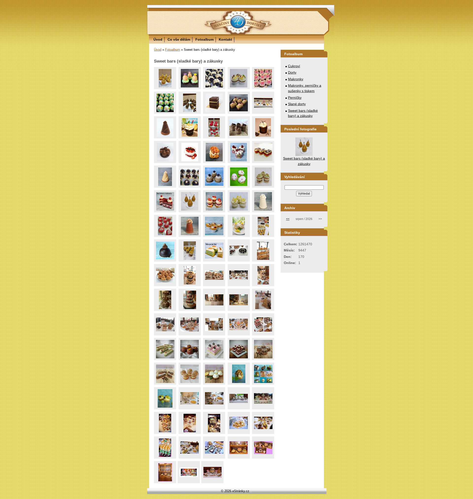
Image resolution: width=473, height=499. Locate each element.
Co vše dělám (179, 39)
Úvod (157, 39)
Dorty (292, 72)
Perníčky (295, 98)
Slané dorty (297, 104)
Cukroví (294, 66)
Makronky (295, 79)
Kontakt (225, 39)
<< (287, 218)
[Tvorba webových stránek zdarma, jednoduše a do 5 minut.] (251, 491)
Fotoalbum (204, 39)
